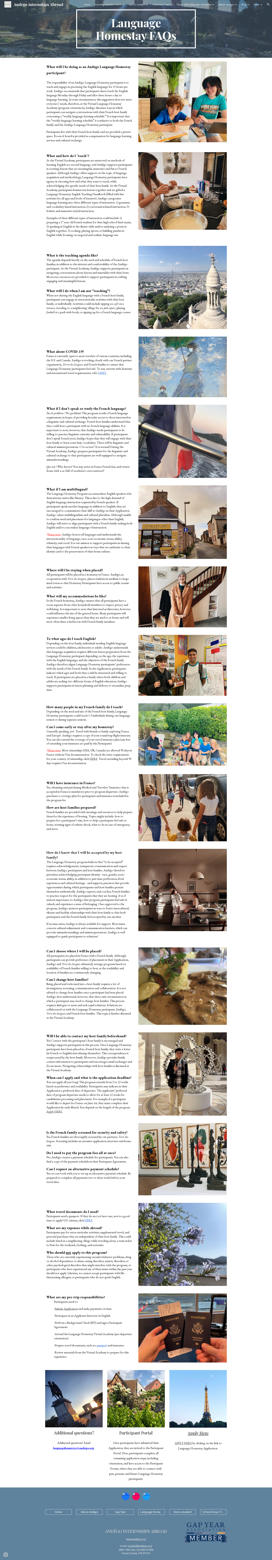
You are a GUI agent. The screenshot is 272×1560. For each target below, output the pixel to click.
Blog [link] (243, 4)
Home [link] (87, 4)
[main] (136, 28)
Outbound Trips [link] (161, 4)
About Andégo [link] (226, 4)
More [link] (256, 4)
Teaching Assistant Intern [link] (108, 4)
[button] (268, 4)
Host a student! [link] (137, 4)
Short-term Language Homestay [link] (194, 4)
